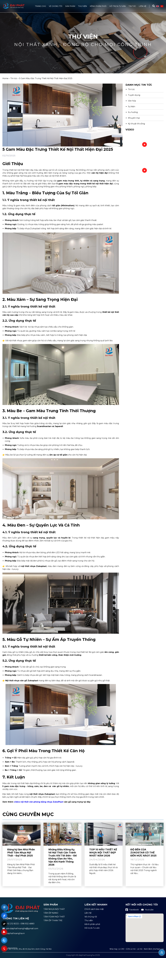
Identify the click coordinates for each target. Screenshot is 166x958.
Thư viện (82, 6)
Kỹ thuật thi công (136, 124)
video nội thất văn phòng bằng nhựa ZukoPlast (38, 802)
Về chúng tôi (55, 6)
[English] (157, 6)
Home (5, 78)
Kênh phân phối (98, 6)
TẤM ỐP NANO (51, 913)
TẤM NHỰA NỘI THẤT (54, 909)
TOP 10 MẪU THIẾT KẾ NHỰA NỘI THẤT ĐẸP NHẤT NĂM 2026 (103, 852)
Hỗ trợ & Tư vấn (117, 6)
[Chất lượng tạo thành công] (13, 8)
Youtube (149, 910)
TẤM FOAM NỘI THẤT (54, 917)
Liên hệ (142, 6)
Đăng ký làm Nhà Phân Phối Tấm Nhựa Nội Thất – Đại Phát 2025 (21, 852)
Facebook (134, 909)
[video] (145, 144)
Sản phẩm (70, 6)
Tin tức (132, 6)
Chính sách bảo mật (94, 909)
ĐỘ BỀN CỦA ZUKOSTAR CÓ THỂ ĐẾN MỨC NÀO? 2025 (143, 852)
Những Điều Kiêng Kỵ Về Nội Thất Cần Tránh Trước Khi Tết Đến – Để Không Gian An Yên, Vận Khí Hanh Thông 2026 (62, 857)
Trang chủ (40, 6)
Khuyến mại (134, 118)
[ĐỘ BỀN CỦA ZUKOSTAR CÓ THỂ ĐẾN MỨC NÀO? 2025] (145, 834)
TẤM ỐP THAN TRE (53, 921)
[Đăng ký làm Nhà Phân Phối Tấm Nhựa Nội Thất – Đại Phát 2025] (21, 834)
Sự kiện (131, 107)
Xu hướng (133, 112)
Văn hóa (132, 101)
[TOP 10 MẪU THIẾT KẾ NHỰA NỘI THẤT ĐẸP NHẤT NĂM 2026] (103, 834)
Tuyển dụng (134, 95)
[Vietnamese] (162, 6)
